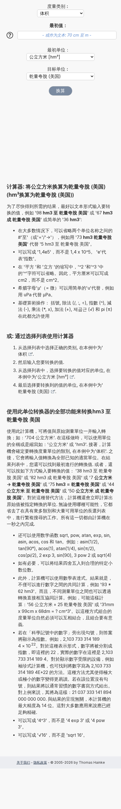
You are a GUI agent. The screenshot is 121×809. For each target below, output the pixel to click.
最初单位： (58, 50)
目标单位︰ (58, 69)
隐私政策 (40, 762)
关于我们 (23, 762)
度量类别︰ (58, 6)
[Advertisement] (60, 139)
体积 (22, 354)
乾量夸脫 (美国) (34, 391)
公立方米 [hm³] (52, 377)
